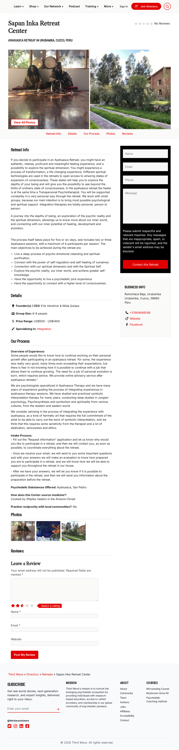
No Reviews (162, 23)
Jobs (123, 706)
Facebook (136, 324)
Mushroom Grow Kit (157, 693)
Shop (34, 6)
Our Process (91, 133)
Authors (124, 702)
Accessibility (127, 715)
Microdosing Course (157, 688)
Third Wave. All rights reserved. (92, 742)
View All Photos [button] (24, 122)
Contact (124, 720)
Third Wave (15, 674)
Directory (33, 674)
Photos (110, 133)
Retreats (47, 674)
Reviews (127, 133)
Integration (44, 329)
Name (16, 611)
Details (72, 133)
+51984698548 (140, 312)
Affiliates (125, 711)
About (123, 688)
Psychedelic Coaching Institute (156, 699)
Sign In (124, 6)
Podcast (74, 6)
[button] (19, 6)
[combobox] (167, 6)
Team (123, 697)
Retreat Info (53, 133)
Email (15, 625)
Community (126, 693)
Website (16, 639)
